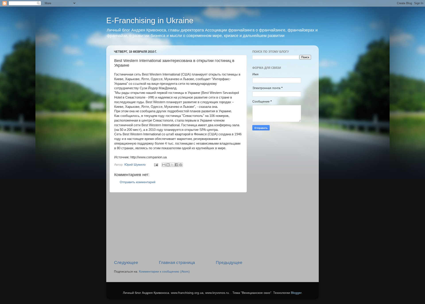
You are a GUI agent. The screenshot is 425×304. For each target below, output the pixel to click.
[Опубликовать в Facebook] (176, 165)
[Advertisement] (178, 226)
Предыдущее (229, 262)
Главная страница (177, 262)
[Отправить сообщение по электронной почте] (156, 164)
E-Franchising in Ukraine (149, 20)
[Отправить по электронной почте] (164, 165)
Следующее (126, 262)
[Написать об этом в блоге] (168, 165)
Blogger (296, 292)
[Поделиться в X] (172, 165)
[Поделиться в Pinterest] (180, 165)
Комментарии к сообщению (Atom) (164, 271)
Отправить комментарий (137, 182)
